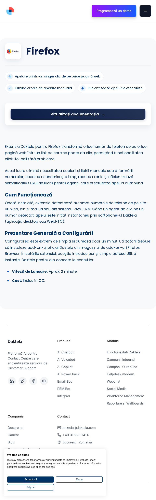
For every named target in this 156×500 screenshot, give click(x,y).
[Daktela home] (10, 10)
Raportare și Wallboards (125, 403)
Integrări (63, 396)
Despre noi (16, 428)
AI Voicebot (66, 359)
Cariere (13, 435)
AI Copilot (65, 367)
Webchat (113, 381)
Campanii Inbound (121, 359)
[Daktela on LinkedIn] (12, 381)
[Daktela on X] (23, 381)
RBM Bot (63, 389)
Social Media (117, 389)
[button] (145, 11)
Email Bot (64, 381)
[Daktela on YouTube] (44, 381)
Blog (11, 442)
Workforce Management (125, 396)
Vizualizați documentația (75, 114)
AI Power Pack (68, 374)
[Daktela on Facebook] (33, 381)
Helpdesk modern (120, 374)
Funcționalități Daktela (123, 352)
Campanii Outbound (122, 367)
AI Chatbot (65, 352)
